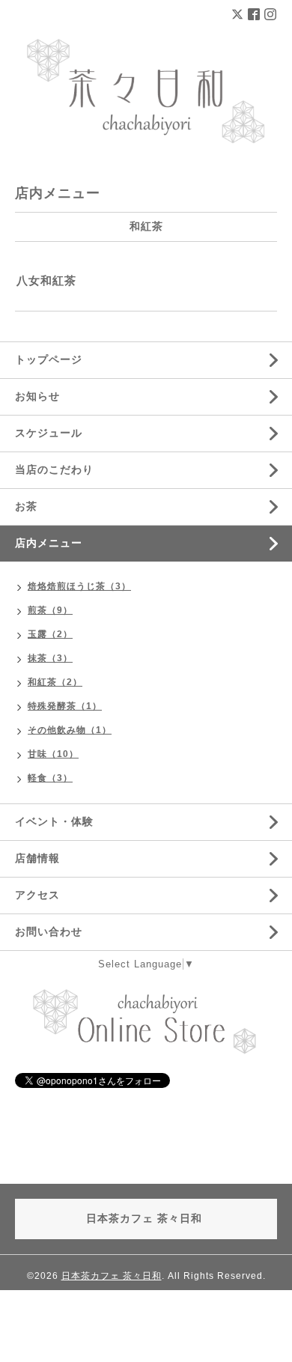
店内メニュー (48, 543)
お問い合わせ (48, 931)
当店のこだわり (54, 469)
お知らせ (37, 396)
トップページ (48, 359)
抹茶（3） (50, 658)
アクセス (37, 895)
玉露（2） (50, 634)
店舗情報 (37, 858)
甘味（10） (53, 754)
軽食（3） (50, 778)
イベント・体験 (54, 821)
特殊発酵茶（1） (65, 706)
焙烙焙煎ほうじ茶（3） (79, 586)
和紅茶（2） (55, 682)
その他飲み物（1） (70, 730)
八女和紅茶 (46, 280)
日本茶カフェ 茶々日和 (111, 1276)
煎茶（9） (50, 610)
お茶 (26, 506)
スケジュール (48, 433)
